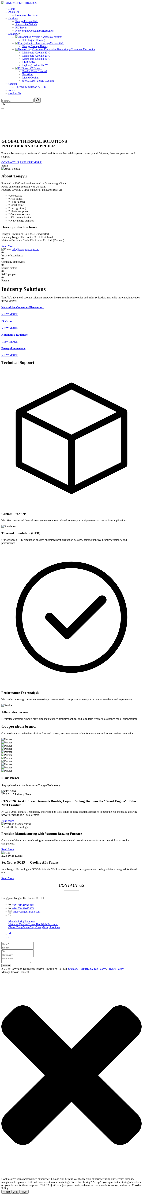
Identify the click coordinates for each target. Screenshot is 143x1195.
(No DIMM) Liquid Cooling (38, 80)
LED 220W (28, 61)
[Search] (37, 100)
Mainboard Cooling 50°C (36, 58)
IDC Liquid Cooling (33, 40)
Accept (6, 1191)
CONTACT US (10, 162)
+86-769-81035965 (23, 908)
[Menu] (2, 108)
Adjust (24, 1191)
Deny (15, 1191)
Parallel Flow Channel (34, 71)
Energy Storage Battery (35, 46)
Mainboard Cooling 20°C (36, 55)
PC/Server (21, 27)
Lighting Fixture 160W (35, 65)
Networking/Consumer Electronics (34, 30)
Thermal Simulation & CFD (30, 86)
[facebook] (10, 933)
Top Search (100, 968)
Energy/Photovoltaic (26, 21)
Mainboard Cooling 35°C (36, 52)
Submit (6, 965)
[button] (71, 1075)
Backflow (27, 74)
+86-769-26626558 (23, 904)
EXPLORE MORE (31, 162)
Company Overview (26, 15)
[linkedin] (10, 937)
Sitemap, (73, 968)
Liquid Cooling (30, 77)
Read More (7, 246)
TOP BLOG (86, 968)
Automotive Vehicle (26, 24)
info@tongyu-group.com (25, 249)
